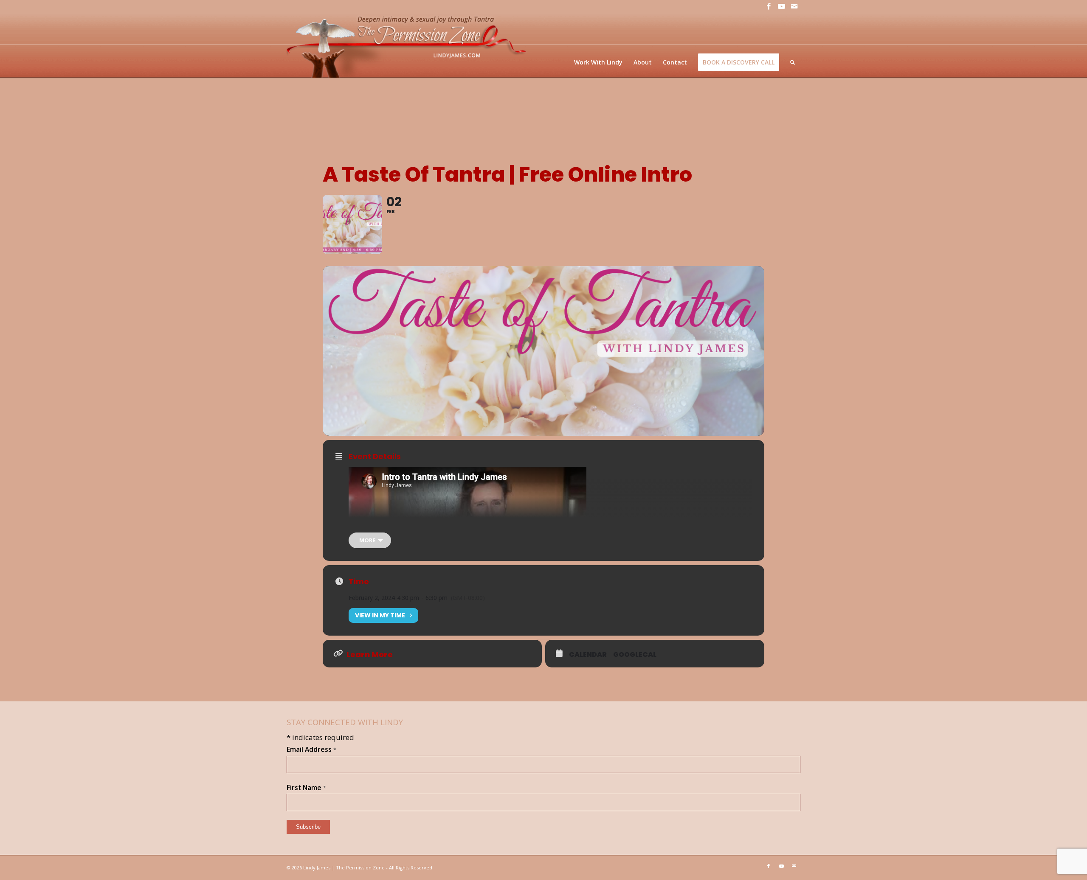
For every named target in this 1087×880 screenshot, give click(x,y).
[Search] (792, 62)
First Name (306, 787)
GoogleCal (634, 654)
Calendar (588, 654)
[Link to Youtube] (781, 6)
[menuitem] (598, 62)
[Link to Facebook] (768, 6)
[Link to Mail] (794, 6)
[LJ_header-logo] (408, 45)
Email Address (311, 749)
